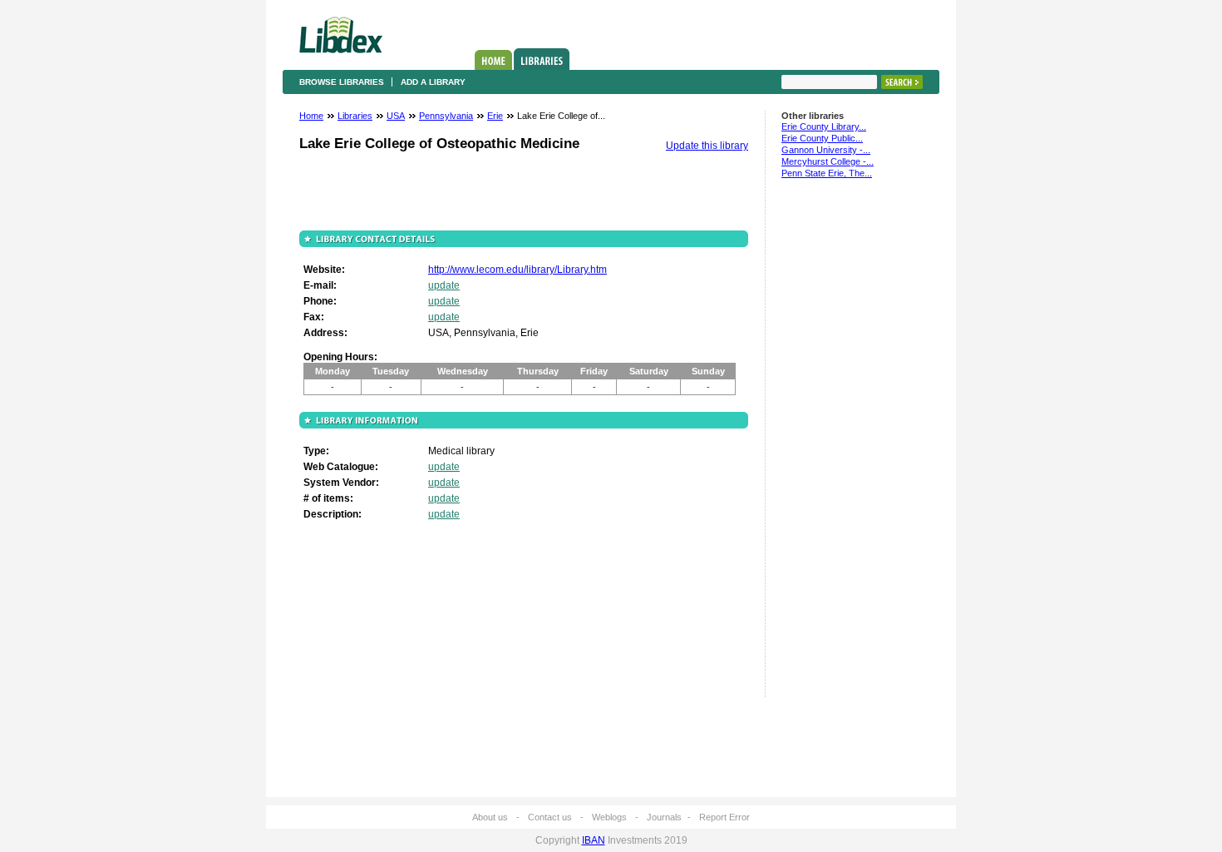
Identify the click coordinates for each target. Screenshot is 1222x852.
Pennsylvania (446, 116)
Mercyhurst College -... (827, 161)
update (444, 285)
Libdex (340, 35)
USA (396, 116)
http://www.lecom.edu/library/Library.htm (517, 269)
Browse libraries (341, 82)
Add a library (433, 82)
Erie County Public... (822, 138)
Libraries (541, 59)
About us (490, 817)
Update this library (707, 145)
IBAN (593, 840)
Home (493, 60)
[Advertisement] (831, 445)
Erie (495, 116)
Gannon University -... (825, 150)
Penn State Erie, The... (826, 173)
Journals (664, 817)
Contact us (550, 817)
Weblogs (609, 817)
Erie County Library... (823, 126)
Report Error (724, 817)
